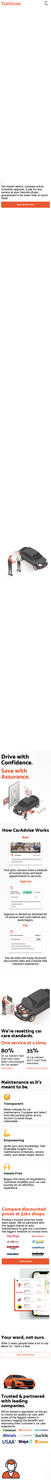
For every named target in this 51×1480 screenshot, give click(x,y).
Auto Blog (6, 1068)
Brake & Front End (37, 1068)
